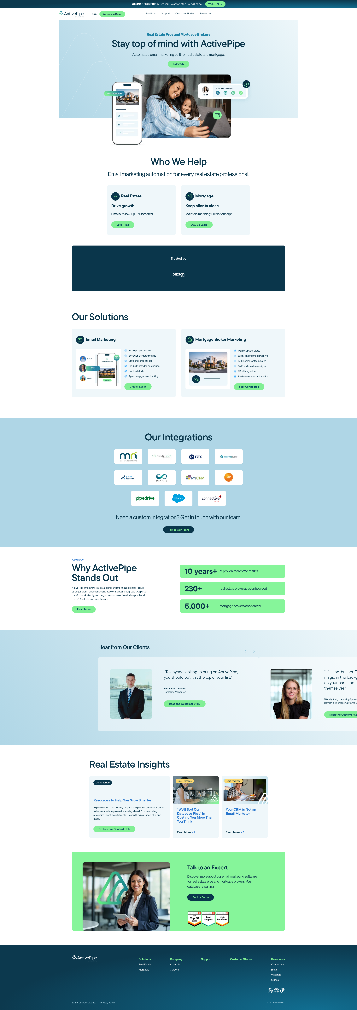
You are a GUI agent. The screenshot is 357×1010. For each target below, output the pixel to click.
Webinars (276, 974)
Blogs (274, 969)
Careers (174, 969)
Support (165, 13)
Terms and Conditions (83, 1002)
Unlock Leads (138, 386)
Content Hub (278, 964)
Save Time (122, 225)
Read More (84, 609)
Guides (275, 980)
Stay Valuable (199, 225)
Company (176, 959)
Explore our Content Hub (114, 829)
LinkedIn (270, 990)
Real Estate (145, 964)
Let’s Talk (178, 64)
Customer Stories (184, 13)
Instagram (276, 990)
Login (94, 14)
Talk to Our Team (178, 530)
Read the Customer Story (184, 704)
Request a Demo (112, 14)
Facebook (282, 990)
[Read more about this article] (178, 4)
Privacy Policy (107, 1002)
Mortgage (144, 969)
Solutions (151, 13)
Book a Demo (200, 897)
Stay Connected (249, 387)
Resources (206, 13)
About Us (175, 964)
